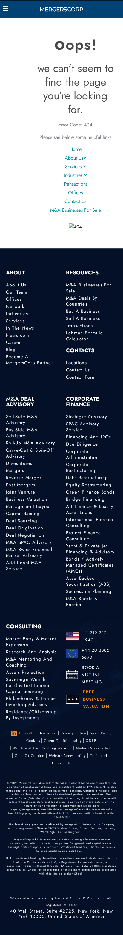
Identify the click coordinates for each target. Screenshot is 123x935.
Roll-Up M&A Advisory (30, 443)
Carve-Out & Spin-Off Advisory (30, 453)
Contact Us (75, 201)
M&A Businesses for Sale (75, 210)
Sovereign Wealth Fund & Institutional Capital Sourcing (28, 685)
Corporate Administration (82, 454)
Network (15, 306)
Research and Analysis (31, 652)
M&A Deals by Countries (81, 301)
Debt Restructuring (87, 478)
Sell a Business (83, 318)
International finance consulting (89, 523)
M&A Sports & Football (82, 602)
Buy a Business (83, 311)
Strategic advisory (86, 417)
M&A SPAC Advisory (29, 542)
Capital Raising (23, 514)
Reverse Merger (23, 478)
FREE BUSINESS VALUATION (96, 699)
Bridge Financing (85, 499)
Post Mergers (20, 485)
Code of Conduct (30, 756)
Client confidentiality (63, 741)
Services (74, 166)
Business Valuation (26, 499)
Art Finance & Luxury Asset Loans (89, 509)
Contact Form (81, 377)
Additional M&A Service (24, 566)
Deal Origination (24, 528)
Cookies (33, 741)
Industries (74, 175)
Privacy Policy (73, 733)
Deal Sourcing (22, 521)
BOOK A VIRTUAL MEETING (92, 674)
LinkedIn (27, 733)
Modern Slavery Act (93, 748)
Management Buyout (28, 506)
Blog (11, 350)
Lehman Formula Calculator (84, 336)
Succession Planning (89, 591)
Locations (76, 363)
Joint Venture (21, 492)
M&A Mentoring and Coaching (29, 662)
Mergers (15, 470)
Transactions (75, 183)
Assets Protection (25, 672)
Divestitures (19, 463)
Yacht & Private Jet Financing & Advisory (90, 549)
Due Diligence (82, 444)
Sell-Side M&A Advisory (22, 420)
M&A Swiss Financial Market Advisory (29, 552)
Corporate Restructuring (81, 467)
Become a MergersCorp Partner (29, 360)
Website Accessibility (67, 756)
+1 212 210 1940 (95, 636)
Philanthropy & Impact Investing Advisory (31, 702)
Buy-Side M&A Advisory (22, 433)
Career (13, 342)
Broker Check (73, 873)
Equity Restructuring (89, 485)
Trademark (99, 756)
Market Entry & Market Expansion (31, 642)
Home (76, 149)
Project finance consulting (83, 536)
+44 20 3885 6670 (96, 653)
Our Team (17, 292)
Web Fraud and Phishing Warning (42, 748)
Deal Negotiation (25, 535)
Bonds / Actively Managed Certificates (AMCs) (90, 565)
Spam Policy (101, 733)
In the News (20, 328)
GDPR (91, 741)
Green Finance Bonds (90, 492)
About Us (74, 157)
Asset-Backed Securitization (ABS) (88, 581)
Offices (75, 192)
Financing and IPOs (88, 437)
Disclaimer (47, 733)
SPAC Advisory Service (82, 427)
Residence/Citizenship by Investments (31, 715)
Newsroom (18, 335)
